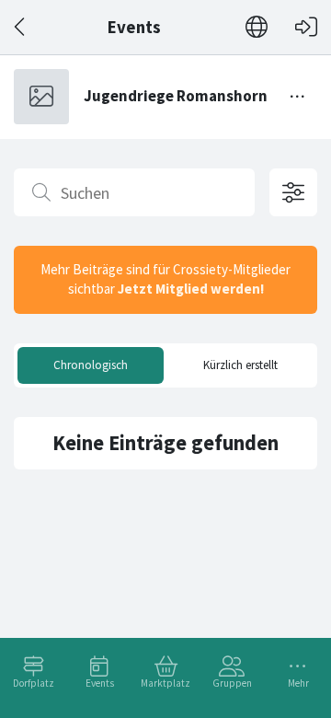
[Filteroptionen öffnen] (293, 192)
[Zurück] (21, 27)
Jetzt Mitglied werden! (191, 288)
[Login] (306, 27)
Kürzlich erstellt (240, 365)
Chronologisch (90, 365)
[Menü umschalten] (298, 96)
